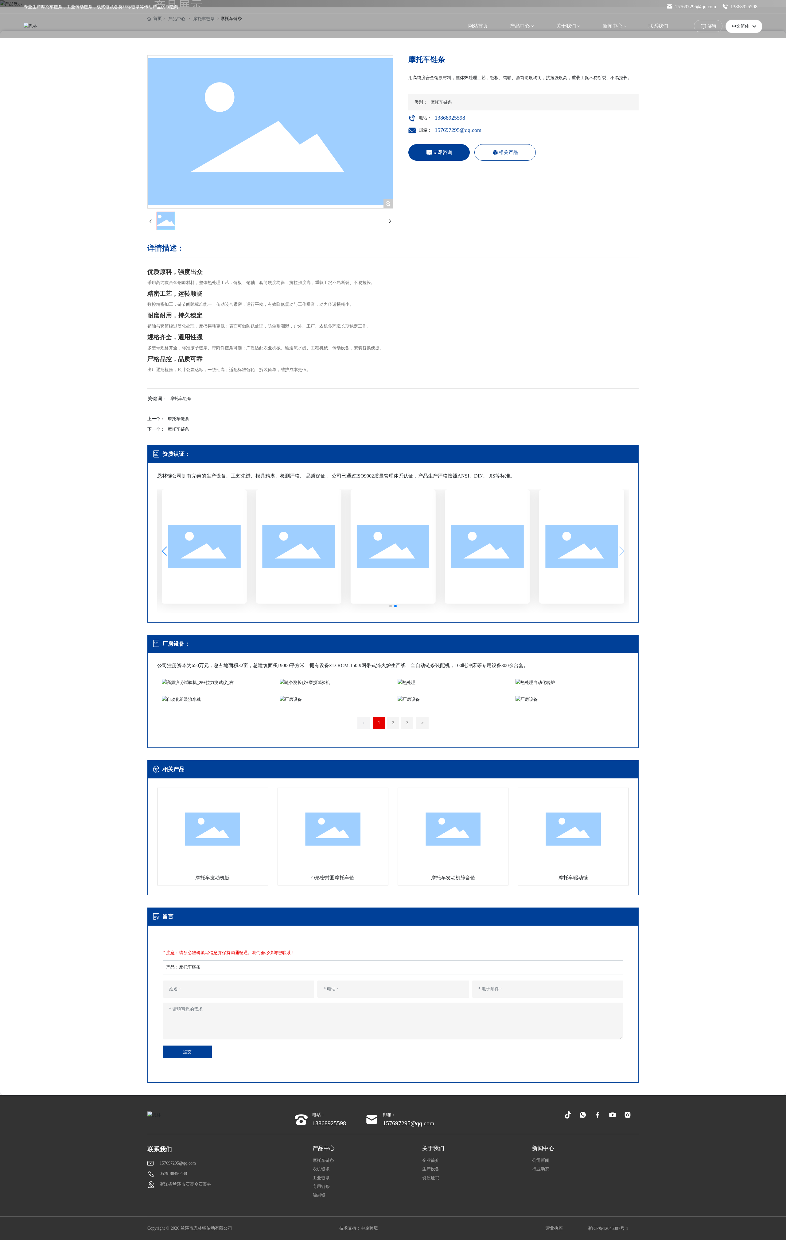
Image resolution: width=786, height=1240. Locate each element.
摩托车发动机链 (212, 877)
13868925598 (743, 6)
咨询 (712, 26)
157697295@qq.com (695, 6)
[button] (390, 606)
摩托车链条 (178, 419)
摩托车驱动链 (573, 877)
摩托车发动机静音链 (453, 877)
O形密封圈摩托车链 (332, 877)
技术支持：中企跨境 (358, 1228)
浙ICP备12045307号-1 (608, 1228)
